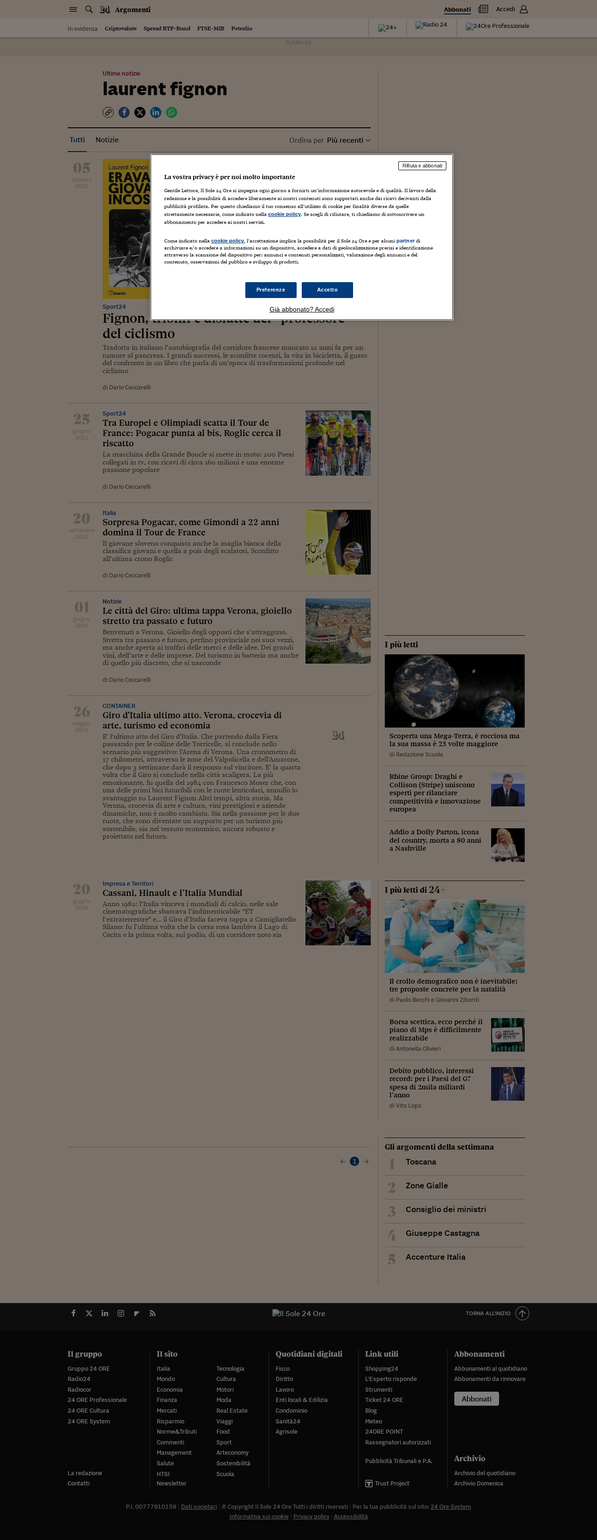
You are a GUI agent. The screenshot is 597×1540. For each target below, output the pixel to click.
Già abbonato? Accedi (302, 309)
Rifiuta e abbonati (422, 165)
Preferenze (271, 289)
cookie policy (284, 214)
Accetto (327, 289)
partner (405, 240)
